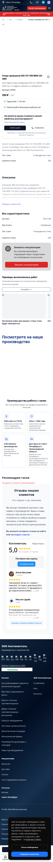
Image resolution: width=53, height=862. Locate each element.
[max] (49, 2)
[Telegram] (43, 2)
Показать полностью (11, 204)
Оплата (5, 774)
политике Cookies (33, 839)
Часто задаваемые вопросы (14, 780)
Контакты (37, 694)
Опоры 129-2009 (21, 19)
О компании (38, 683)
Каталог (11, 19)
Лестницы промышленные (14, 726)
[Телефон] (31, 2)
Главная (4, 19)
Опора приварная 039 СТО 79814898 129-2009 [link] (39, 19)
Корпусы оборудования (12, 720)
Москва (5, 792)
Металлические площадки (13, 731)
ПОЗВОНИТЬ (39, 128)
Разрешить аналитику (29, 854)
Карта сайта (7, 819)
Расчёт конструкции (37, 8)
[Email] (37, 2)
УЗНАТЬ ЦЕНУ (15, 128)
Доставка (6, 769)
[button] (26, 47)
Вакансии (6, 764)
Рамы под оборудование (12, 750)
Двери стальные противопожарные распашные (10, 712)
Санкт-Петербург (9, 797)
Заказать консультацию (26, 264)
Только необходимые (29, 847)
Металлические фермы (12, 736)
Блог (35, 688)
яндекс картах (22, 534)
